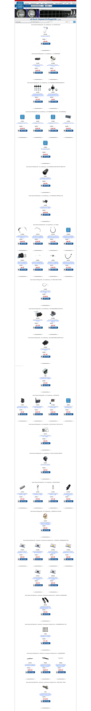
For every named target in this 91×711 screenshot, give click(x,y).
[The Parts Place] (20, 5)
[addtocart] (45, 43)
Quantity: (43, 39)
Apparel (39, 3)
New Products (27, 3)
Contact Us (74, 3)
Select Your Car (27, 5)
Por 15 (65, 3)
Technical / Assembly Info (59, 3)
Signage (69, 3)
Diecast (44, 3)
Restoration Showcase (50, 3)
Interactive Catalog (34, 3)
